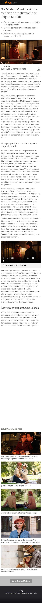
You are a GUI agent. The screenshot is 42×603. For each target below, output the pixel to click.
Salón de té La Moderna (21, 581)
